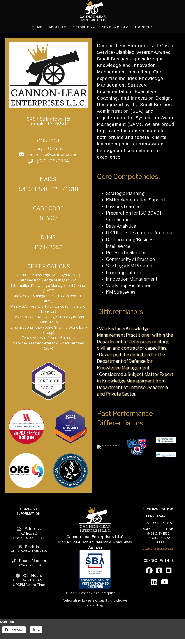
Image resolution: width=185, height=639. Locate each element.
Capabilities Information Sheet (158, 548)
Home (37, 27)
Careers (144, 27)
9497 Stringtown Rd (48, 119)
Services (82, 27)
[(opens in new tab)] (70, 470)
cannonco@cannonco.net (52, 154)
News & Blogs (115, 27)
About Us (58, 27)
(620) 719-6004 (53, 161)
